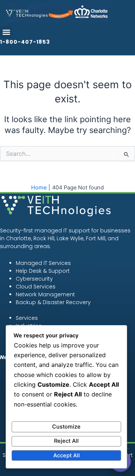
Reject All (66, 441)
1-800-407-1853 (25, 42)
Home (38, 187)
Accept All (66, 455)
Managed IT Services (43, 263)
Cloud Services (36, 286)
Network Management (45, 294)
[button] (6, 32)
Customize (66, 426)
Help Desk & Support (43, 271)
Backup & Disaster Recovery (53, 302)
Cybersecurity (34, 278)
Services (27, 318)
